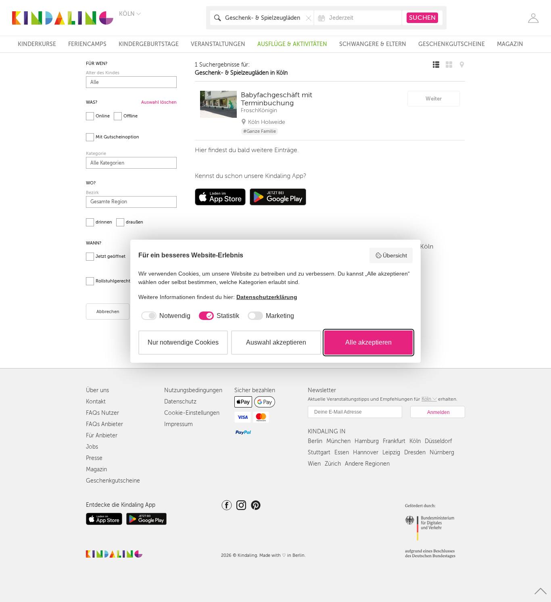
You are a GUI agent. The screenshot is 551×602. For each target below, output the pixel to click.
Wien (314, 464)
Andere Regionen (367, 464)
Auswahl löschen (159, 102)
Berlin (315, 441)
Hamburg (367, 441)
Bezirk (92, 192)
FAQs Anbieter (104, 424)
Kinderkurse (37, 44)
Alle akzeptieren (368, 342)
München (338, 441)
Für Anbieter (101, 436)
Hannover (365, 452)
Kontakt (96, 402)
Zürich (333, 464)
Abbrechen (107, 311)
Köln (415, 441)
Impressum (178, 424)
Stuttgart (319, 452)
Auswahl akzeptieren (276, 342)
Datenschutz (180, 402)
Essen (341, 452)
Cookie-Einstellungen (191, 413)
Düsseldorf (438, 441)
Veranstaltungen (218, 44)
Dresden (415, 452)
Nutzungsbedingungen (193, 390)
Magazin (510, 44)
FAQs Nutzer (102, 413)
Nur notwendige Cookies (183, 342)
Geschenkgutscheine (451, 44)
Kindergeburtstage (149, 44)
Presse (94, 458)
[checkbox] (164, 316)
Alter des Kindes (102, 73)
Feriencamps (87, 44)
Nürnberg (442, 452)
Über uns (97, 390)
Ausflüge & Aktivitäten (292, 44)
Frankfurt (394, 441)
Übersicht (395, 255)
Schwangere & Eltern (372, 44)
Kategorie (96, 153)
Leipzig (391, 452)
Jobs (92, 447)
